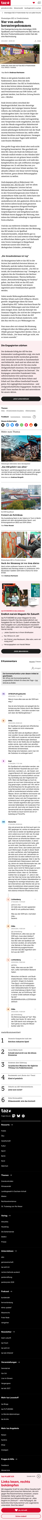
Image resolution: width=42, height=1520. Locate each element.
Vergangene (5, 1383)
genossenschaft (7, 1262)
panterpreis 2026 (7, 1282)
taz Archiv (5, 1419)
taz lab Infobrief (7, 1353)
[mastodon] (13, 1117)
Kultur (3, 1146)
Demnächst (5, 1368)
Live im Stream (7, 1378)
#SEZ (3, 411)
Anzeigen (4, 1450)
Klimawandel (6, 1186)
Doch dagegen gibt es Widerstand (15, 182)
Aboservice (5, 1470)
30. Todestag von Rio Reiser (12, 1206)
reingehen (5, 1323)
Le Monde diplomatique (10, 1414)
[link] (7, 8)
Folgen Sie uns (6, 1116)
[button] (39, 3)
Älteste (38, 662)
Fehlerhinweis (26, 417)
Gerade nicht (31, 1476)
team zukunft (6, 1338)
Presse (3, 1242)
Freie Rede (5, 1318)
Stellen (4, 1237)
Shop (3, 1445)
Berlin (3, 1156)
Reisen (3, 1435)
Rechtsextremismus (8, 1201)
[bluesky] (18, 1117)
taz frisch (4, 1343)
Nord (3, 1161)
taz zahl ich (5, 1267)
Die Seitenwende (7, 1232)
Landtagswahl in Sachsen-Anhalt (13, 1191)
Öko (2, 1136)
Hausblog (5, 1227)
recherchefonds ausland (10, 1272)
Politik (3, 1131)
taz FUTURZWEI (7, 1409)
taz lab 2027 (5, 1388)
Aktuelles (4, 1222)
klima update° (6, 1308)
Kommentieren (15, 417)
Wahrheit (4, 1166)
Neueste (32, 662)
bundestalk (5, 1298)
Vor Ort (4, 1373)
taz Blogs (4, 1404)
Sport (3, 1151)
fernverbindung (7, 1302)
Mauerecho (5, 1313)
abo (2, 1257)
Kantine (4, 1440)
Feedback (5, 1465)
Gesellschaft (6, 1141)
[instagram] (23, 1117)
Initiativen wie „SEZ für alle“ (13, 185)
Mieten (4, 1196)
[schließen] (39, 1476)
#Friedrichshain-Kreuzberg (15, 411)
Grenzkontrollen (7, 1181)
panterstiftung (6, 1277)
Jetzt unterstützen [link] (21, 399)
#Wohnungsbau (30, 411)
